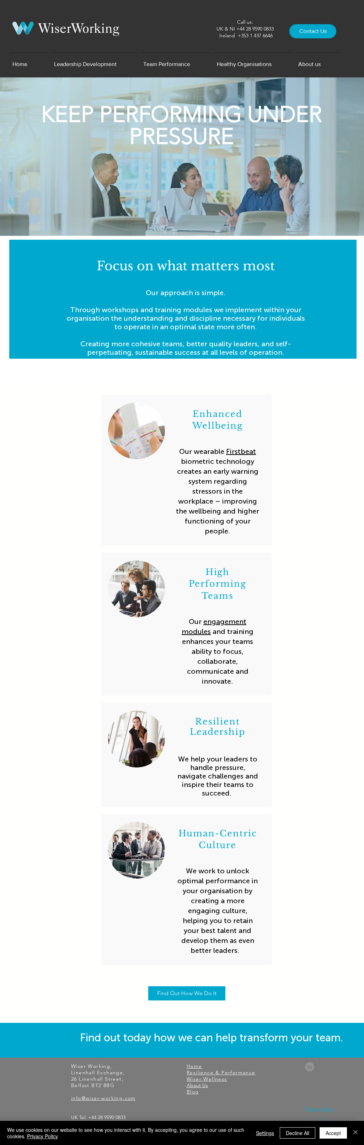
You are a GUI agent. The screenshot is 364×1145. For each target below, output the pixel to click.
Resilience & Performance (221, 1072)
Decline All (297, 1132)
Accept (333, 1132)
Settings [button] (265, 1132)
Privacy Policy (42, 1136)
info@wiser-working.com (103, 1098)
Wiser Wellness (207, 1079)
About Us (197, 1085)
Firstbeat (241, 451)
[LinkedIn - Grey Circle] (309, 1066)
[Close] (355, 1133)
